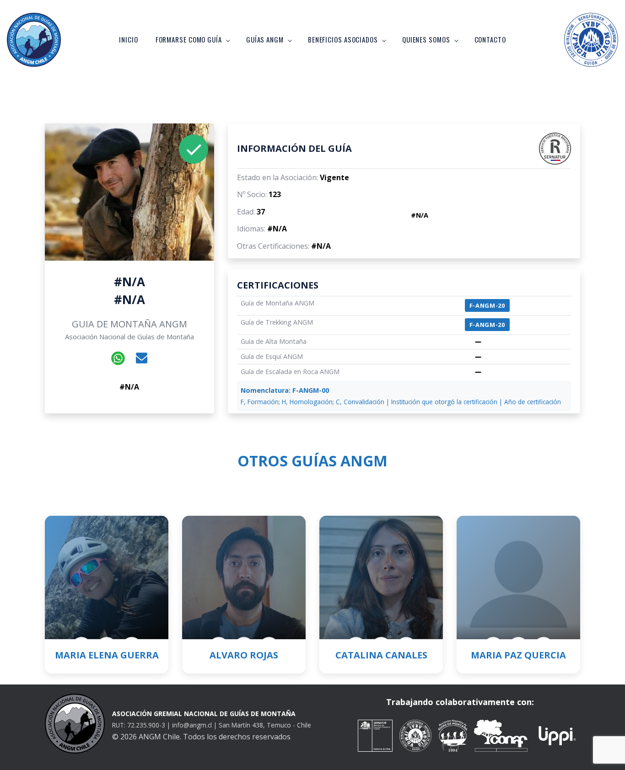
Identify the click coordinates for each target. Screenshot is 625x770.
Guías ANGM (265, 39)
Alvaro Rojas (244, 655)
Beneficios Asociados (343, 39)
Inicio (128, 39)
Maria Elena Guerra (107, 655)
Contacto (490, 39)
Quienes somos (426, 39)
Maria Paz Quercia (518, 655)
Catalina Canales (381, 655)
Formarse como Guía (189, 39)
